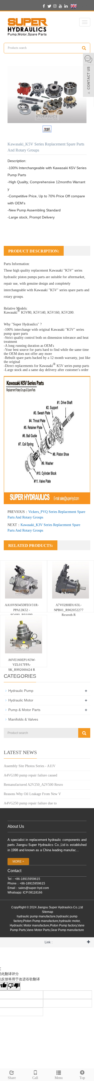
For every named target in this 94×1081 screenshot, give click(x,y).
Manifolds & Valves (23, 719)
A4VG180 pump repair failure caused (30, 775)
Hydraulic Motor (20, 700)
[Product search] (84, 733)
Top (82, 1078)
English (83, 6)
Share (12, 1078)
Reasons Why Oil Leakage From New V (32, 794)
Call (35, 1078)
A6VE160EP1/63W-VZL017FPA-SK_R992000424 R (21, 665)
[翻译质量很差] (13, 986)
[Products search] (84, 48)
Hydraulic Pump (20, 691)
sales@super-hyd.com (33, 888)
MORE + (18, 861)
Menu (59, 1078)
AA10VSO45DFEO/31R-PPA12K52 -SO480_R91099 (22, 610)
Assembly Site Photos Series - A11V (29, 766)
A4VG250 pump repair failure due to (30, 803)
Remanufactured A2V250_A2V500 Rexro (33, 785)
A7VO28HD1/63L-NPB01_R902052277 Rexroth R (68, 610)
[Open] (88, 75)
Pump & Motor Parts (24, 710)
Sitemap (47, 912)
